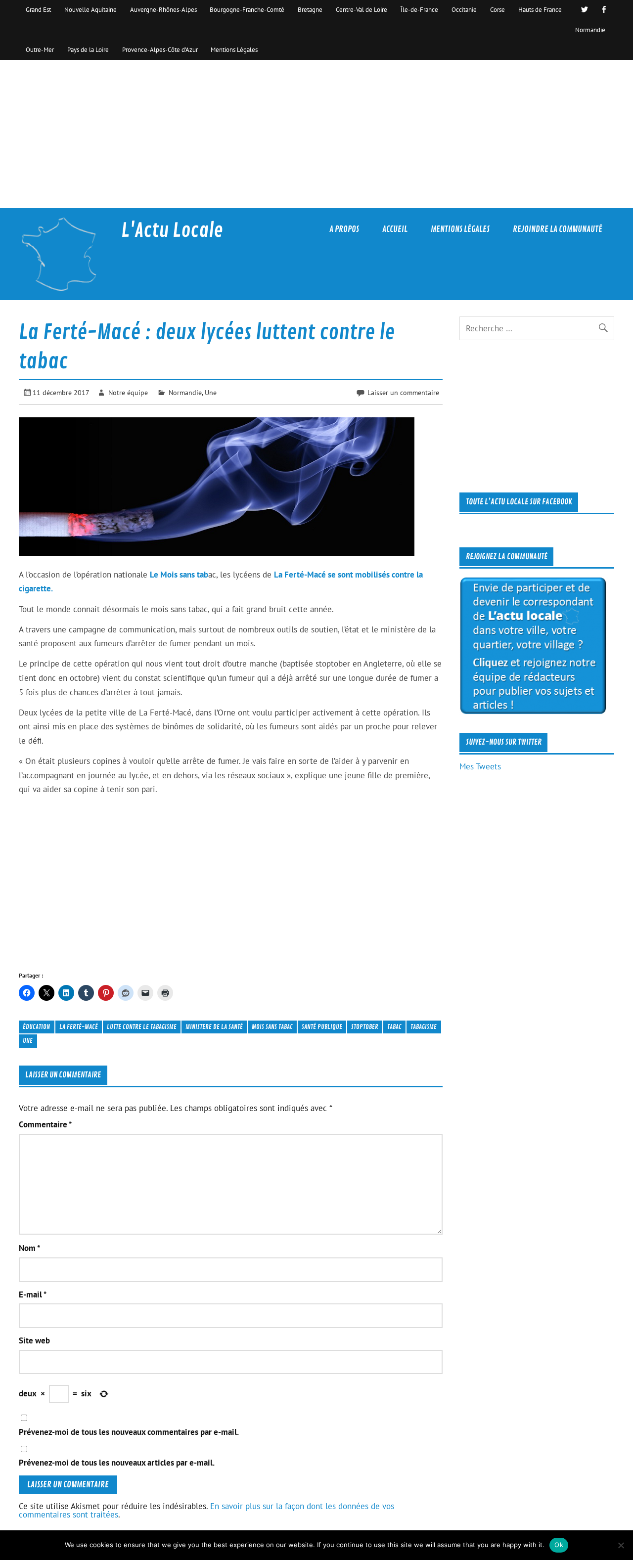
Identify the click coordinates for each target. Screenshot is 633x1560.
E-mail (32, 1295)
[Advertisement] (316, 134)
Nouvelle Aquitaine (90, 9)
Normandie (590, 29)
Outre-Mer (40, 49)
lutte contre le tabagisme (142, 1027)
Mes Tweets (480, 766)
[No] (621, 1545)
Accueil (394, 229)
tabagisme (423, 1027)
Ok (558, 1545)
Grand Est (38, 9)
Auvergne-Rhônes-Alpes (163, 9)
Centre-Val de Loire (361, 9)
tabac (394, 1027)
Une (211, 392)
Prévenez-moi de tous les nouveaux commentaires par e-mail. (129, 1432)
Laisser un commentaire (403, 392)
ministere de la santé (214, 1027)
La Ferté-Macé (78, 1027)
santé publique (322, 1027)
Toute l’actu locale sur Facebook (519, 502)
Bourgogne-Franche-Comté (247, 9)
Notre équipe (128, 392)
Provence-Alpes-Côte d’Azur (160, 49)
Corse (497, 9)
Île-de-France (419, 9)
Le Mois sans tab (179, 574)
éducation (36, 1027)
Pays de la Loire (88, 49)
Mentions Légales (234, 49)
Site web (34, 1341)
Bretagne (310, 9)
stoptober (364, 1027)
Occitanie (464, 9)
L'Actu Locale (172, 231)
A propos (344, 229)
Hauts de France (540, 9)
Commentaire (45, 1124)
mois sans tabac (272, 1027)
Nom (29, 1248)
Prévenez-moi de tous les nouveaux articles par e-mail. (117, 1463)
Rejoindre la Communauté (557, 229)
